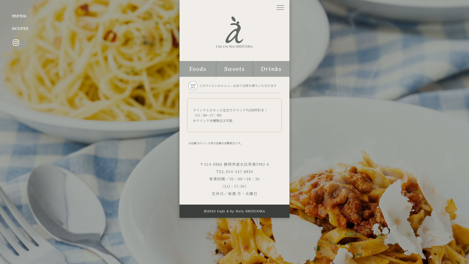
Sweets (234, 69)
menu (19, 15)
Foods (197, 69)
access (20, 27)
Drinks (271, 69)
